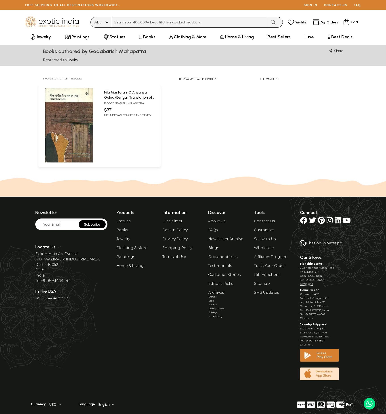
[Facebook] (303, 222)
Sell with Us (265, 239)
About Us (216, 221)
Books (122, 230)
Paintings (125, 257)
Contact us (335, 5)
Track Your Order (269, 266)
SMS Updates (266, 292)
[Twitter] (312, 222)
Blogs (213, 248)
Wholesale (264, 248)
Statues (123, 221)
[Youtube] (347, 222)
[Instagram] (330, 222)
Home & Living (130, 266)
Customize (264, 230)
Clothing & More (131, 248)
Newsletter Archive (225, 239)
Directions (306, 283)
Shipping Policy (177, 248)
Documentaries (222, 257)
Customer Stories (224, 275)
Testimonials (220, 266)
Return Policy (175, 230)
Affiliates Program (270, 257)
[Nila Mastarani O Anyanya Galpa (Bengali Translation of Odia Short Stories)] (69, 161)
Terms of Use (174, 257)
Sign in (310, 5)
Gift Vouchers (266, 275)
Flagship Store (311, 263)
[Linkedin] (338, 222)
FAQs (213, 230)
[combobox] (190, 22)
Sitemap (262, 283)
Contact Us (264, 221)
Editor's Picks (220, 283)
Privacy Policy (175, 239)
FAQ (357, 5)
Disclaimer (172, 221)
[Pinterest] (321, 222)
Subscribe (92, 224)
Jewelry (123, 239)
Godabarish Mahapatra (126, 103)
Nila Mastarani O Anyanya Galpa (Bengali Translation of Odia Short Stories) (128, 97)
